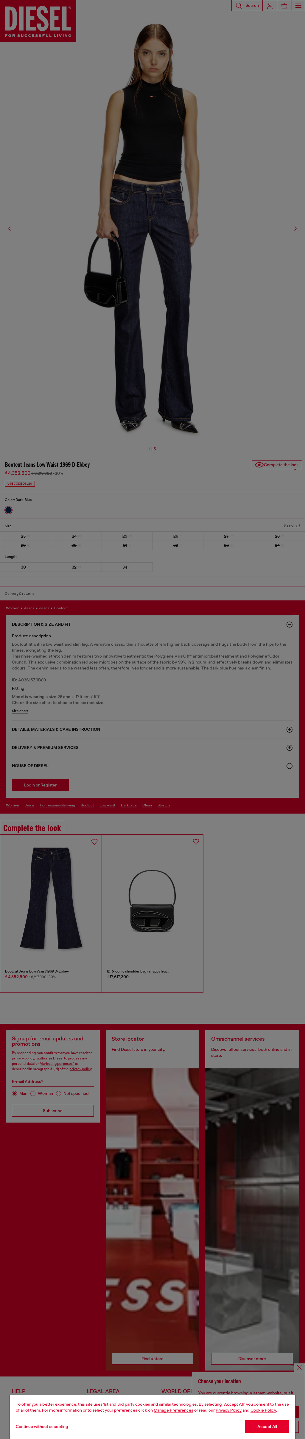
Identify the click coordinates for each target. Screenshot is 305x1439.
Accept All (267, 1426)
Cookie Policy (263, 1410)
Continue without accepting (42, 1426)
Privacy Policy (229, 1410)
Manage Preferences (173, 1410)
